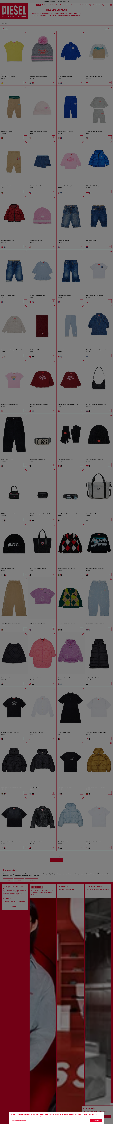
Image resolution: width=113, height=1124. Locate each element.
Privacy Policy (57, 1116)
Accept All (96, 1120)
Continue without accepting (18, 1120)
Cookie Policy (67, 1116)
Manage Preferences (42, 1116)
